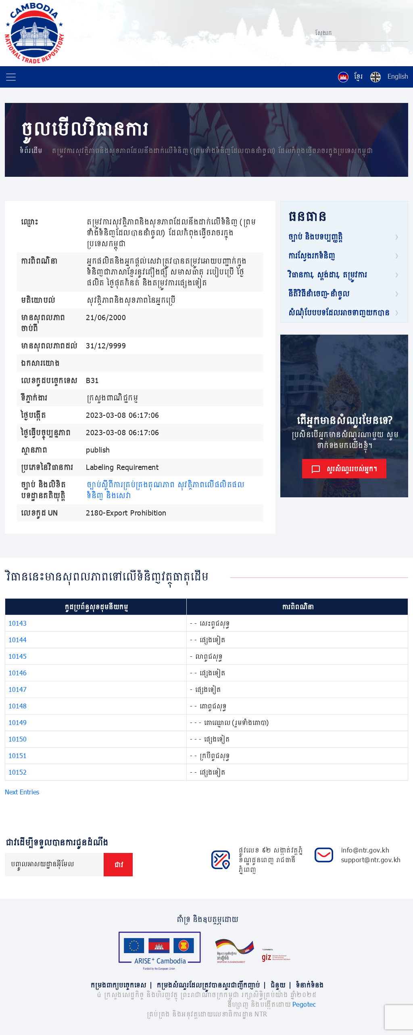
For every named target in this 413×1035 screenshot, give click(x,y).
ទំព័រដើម (30, 150)
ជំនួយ (280, 985)
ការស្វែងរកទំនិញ (311, 255)
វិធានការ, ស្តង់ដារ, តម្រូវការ (327, 274)
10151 (17, 755)
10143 (17, 623)
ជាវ (118, 864)
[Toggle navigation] (11, 77)
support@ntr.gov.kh (371, 859)
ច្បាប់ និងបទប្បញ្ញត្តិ (315, 236)
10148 (17, 706)
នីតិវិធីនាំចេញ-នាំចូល (318, 293)
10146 (17, 673)
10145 (17, 656)
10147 (17, 689)
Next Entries (22, 792)
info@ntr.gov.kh (365, 850)
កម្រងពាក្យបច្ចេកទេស (121, 985)
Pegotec (304, 1004)
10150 (17, 739)
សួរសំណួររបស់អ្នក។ (351, 468)
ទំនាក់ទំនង (309, 985)
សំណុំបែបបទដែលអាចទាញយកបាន (338, 312)
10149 (17, 722)
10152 (17, 772)
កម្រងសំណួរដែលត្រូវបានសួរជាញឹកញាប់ (211, 985)
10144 (17, 639)
